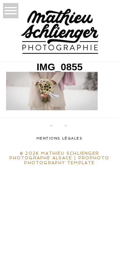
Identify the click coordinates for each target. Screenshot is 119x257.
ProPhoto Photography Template (66, 160)
